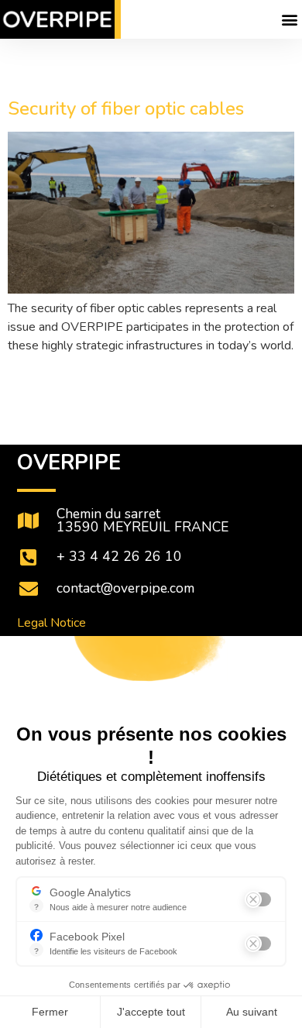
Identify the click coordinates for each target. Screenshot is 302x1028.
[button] (289, 20)
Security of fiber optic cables (126, 108)
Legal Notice (51, 622)
